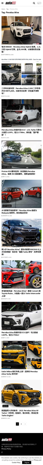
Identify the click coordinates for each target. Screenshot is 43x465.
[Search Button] (34, 3)
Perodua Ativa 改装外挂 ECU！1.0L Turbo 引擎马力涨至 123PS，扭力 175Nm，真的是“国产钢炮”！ (22, 132)
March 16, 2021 (6, 376)
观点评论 (5, 406)
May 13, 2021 (5, 337)
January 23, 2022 (7, 215)
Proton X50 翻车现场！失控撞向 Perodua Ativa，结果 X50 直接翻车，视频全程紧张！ (19, 172)
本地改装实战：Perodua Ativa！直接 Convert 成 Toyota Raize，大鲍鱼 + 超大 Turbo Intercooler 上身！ (21, 293)
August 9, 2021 (6, 298)
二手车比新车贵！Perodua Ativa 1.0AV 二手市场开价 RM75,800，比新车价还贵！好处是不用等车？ (21, 90)
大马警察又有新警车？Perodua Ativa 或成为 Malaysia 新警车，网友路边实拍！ (19, 211)
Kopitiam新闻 (7, 84)
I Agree (26, 462)
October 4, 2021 (7, 257)
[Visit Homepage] (10, 3)
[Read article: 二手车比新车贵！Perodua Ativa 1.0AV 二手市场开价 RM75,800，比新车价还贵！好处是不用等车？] (22, 72)
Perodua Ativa (14, 9)
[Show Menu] (2, 3)
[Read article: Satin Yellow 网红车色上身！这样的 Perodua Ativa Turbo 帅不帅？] (22, 355)
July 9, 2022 (5, 137)
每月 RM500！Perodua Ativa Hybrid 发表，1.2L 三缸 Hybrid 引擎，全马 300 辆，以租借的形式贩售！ (21, 49)
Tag (7, 9)
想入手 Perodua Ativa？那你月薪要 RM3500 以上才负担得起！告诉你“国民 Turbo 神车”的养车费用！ (21, 252)
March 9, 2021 (6, 418)
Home (3, 9)
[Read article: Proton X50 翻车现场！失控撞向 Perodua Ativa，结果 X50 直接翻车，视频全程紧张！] (22, 155)
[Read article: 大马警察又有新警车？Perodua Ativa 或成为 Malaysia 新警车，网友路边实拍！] (22, 194)
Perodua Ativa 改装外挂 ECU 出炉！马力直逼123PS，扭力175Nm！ (20, 333)
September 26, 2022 (8, 54)
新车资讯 (5, 42)
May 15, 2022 (5, 176)
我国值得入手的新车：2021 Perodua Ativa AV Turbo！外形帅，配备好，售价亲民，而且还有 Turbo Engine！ (20, 413)
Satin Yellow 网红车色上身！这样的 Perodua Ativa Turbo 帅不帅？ (20, 372)
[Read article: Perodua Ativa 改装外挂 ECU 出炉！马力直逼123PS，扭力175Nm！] (22, 316)
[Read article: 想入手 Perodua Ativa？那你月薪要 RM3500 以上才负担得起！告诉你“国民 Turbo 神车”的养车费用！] (22, 233)
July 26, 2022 (6, 96)
